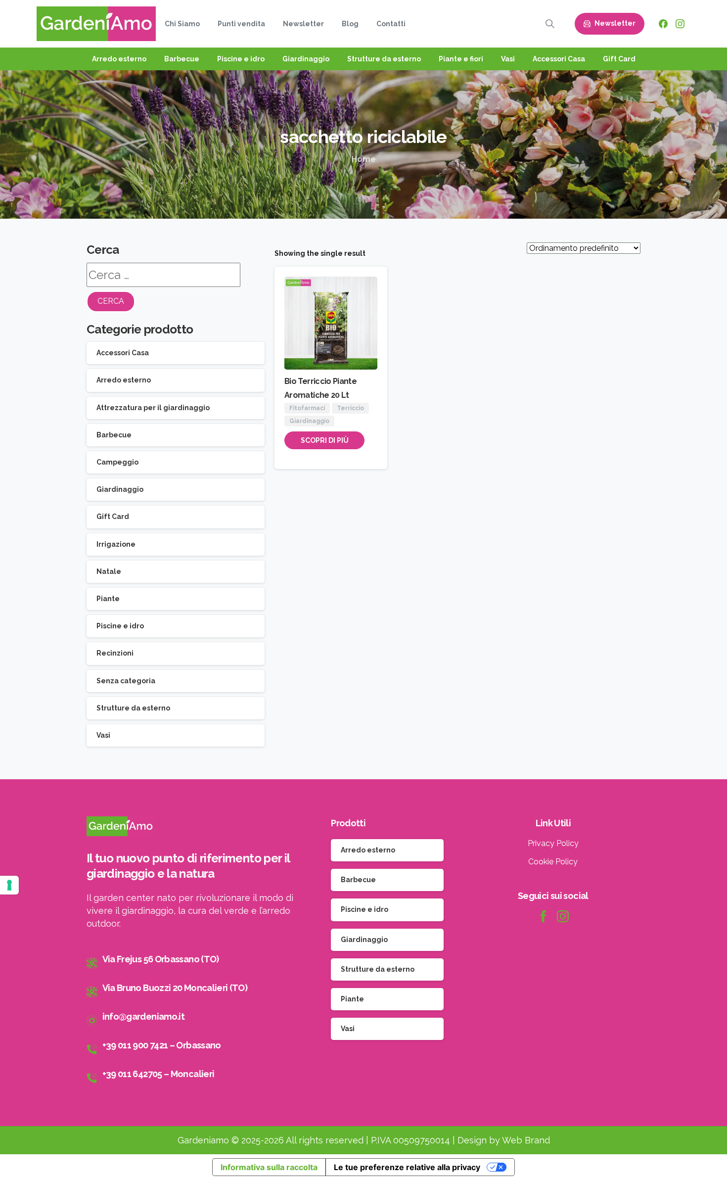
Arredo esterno (123, 380)
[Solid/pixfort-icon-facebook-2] (543, 915)
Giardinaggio (119, 489)
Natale (108, 571)
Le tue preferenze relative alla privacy (407, 1167)
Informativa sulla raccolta (269, 1167)
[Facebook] (663, 23)
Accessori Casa (122, 353)
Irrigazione (116, 544)
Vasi (103, 735)
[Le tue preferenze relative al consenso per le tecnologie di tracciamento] (9, 885)
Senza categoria (125, 681)
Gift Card (112, 516)
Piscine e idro (120, 626)
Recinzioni (115, 653)
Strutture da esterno (133, 708)
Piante (108, 599)
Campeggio (117, 462)
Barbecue (114, 435)
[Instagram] (680, 23)
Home (364, 159)
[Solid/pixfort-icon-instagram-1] (563, 915)
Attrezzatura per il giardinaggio (153, 408)
